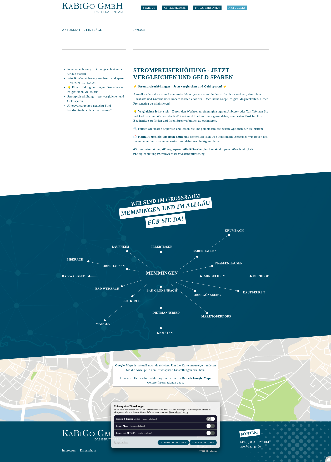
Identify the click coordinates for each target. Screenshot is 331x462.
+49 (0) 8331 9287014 (254, 442)
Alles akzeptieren (203, 442)
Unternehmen (175, 7)
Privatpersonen (207, 7)
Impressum (69, 450)
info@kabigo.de (250, 446)
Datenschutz (88, 450)
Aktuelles (236, 7)
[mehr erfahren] (150, 419)
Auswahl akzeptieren (173, 442)
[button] (267, 8)
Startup (149, 7)
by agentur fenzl (121, 442)
